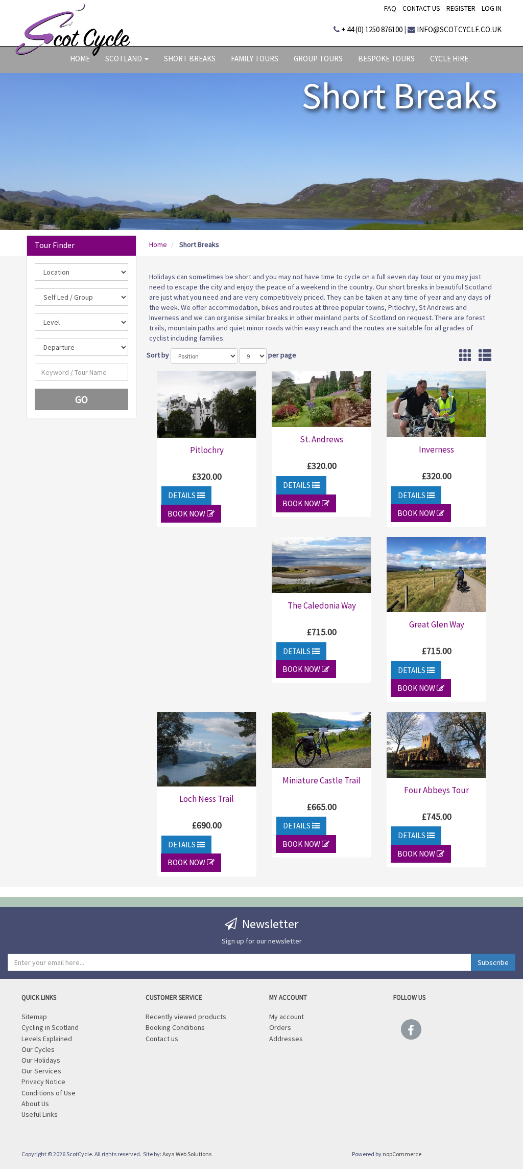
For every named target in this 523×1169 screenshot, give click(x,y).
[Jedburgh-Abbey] (436, 744)
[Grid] (465, 358)
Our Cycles (38, 1048)
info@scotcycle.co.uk (459, 29)
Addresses (286, 1038)
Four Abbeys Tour (436, 790)
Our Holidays (40, 1059)
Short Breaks (190, 58)
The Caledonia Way (322, 605)
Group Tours (318, 58)
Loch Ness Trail (206, 799)
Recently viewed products (186, 1016)
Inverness (436, 449)
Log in (492, 8)
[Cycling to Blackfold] (436, 574)
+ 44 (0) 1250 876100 (371, 29)
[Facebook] (411, 1027)
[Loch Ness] (206, 749)
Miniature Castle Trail (321, 780)
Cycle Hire (449, 58)
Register (461, 8)
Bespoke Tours (386, 58)
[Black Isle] (436, 404)
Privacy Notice (43, 1081)
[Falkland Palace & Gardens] (321, 399)
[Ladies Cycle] (321, 740)
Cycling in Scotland (50, 1026)
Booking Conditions (175, 1026)
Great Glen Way (436, 624)
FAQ (390, 8)
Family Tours (254, 58)
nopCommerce (402, 1154)
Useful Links (39, 1113)
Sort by (158, 354)
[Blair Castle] (206, 404)
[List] (485, 358)
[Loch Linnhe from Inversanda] (321, 565)
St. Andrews (321, 439)
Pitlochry (207, 450)
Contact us (421, 8)
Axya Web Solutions (186, 1154)
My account (286, 1016)
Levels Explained (46, 1038)
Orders (280, 1026)
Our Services (41, 1070)
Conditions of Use (48, 1092)
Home (80, 58)
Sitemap (34, 1016)
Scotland (124, 58)
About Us (35, 1103)
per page (282, 354)
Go (81, 399)
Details (182, 495)
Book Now (187, 514)
